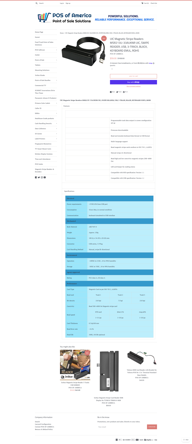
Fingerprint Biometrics (43, 144)
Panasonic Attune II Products (46, 98)
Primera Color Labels (46, 103)
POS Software (46, 50)
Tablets (37, 65)
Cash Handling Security (46, 123)
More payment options (133, 86)
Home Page (39, 32)
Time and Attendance (42, 159)
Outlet (37, 55)
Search (37, 422)
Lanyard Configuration (43, 424)
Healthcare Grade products (44, 118)
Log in (62, 3)
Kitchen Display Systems (43, 154)
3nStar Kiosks (40, 75)
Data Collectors (46, 128)
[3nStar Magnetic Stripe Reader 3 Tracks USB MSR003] (75, 365)
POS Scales (39, 164)
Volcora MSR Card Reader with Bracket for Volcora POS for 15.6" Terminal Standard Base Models (142, 372)
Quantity (112, 65)
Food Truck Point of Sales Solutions (44, 43)
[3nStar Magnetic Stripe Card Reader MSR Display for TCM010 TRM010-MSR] (108, 373)
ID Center (46, 134)
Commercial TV (40, 85)
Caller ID (38, 108)
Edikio (46, 113)
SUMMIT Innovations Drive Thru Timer (45, 91)
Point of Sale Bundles (46, 80)
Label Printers (46, 139)
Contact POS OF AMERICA (44, 427)
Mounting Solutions (42, 70)
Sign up (68, 3)
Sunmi (37, 37)
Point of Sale (46, 60)
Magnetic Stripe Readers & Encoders (44, 170)
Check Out (154, 3)
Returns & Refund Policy (44, 429)
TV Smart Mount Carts (43, 149)
